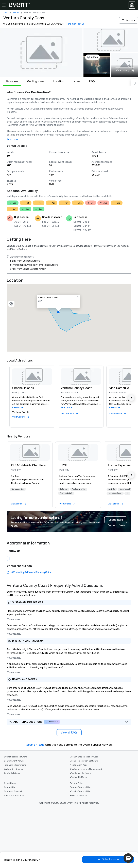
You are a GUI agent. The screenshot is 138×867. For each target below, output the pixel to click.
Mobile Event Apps (79, 765)
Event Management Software (84, 757)
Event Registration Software (84, 761)
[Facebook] (9, 558)
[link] (30, 452)
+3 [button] (127, 493)
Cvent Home (10, 783)
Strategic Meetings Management (86, 769)
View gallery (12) (125, 70)
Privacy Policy (76, 783)
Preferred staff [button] (66, 493)
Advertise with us (78, 795)
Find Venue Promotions (15, 765)
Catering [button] (63, 489)
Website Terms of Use (80, 791)
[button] (41, 52)
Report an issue (34, 744)
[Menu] (3, 5)
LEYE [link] (63, 465)
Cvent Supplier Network (15, 757)
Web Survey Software (80, 773)
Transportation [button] (18, 489)
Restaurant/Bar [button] (78, 489)
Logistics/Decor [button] (115, 493)
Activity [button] (112, 489)
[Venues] (132, 5)
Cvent (5, 12)
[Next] (134, 82)
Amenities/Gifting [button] (127, 489)
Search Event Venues (14, 761)
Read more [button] (13, 139)
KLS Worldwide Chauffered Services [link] (29, 465)
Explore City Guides (13, 769)
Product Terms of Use (80, 787)
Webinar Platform (78, 777)
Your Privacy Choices (14, 795)
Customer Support (13, 791)
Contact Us (9, 787)
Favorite (130, 20)
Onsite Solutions (12, 773)
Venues (16, 12)
